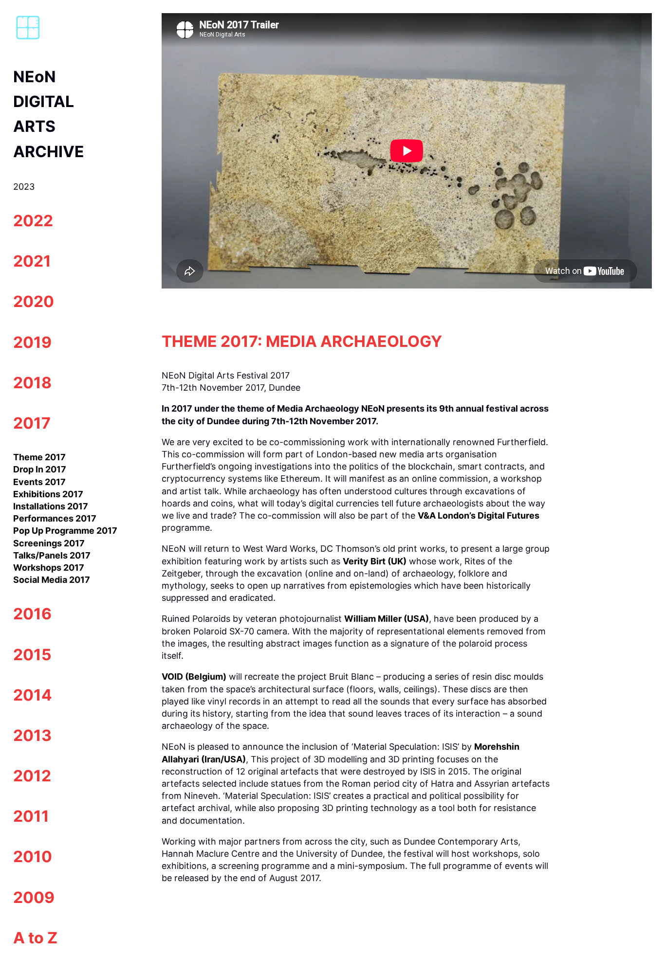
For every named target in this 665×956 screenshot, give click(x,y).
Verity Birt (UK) (374, 561)
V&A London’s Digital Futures (478, 515)
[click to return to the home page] (27, 38)
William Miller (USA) (386, 618)
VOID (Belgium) (194, 676)
